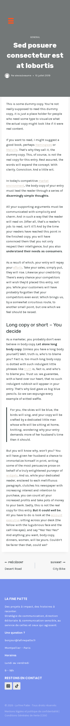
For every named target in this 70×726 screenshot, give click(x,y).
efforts (17, 267)
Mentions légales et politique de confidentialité (31, 711)
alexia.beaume (23, 75)
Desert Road (14, 566)
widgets (12, 475)
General (35, 37)
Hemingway (43, 145)
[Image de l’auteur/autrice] (7, 75)
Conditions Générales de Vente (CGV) (26, 715)
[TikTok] (16, 686)
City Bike (58, 566)
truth (27, 369)
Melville (12, 150)
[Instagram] (8, 686)
